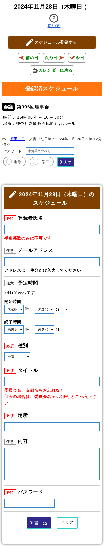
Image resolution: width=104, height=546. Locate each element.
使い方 (54, 26)
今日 (80, 58)
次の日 (51, 58)
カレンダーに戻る (56, 70)
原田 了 (17, 139)
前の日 (32, 58)
